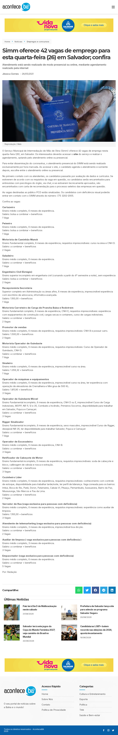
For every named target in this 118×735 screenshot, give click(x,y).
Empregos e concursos (38, 41)
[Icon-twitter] (113, 730)
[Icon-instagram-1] (108, 730)
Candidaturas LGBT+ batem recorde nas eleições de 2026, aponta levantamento (96, 630)
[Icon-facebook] (104, 730)
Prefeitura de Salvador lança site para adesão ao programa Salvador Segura (97, 610)
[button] (113, 7)
